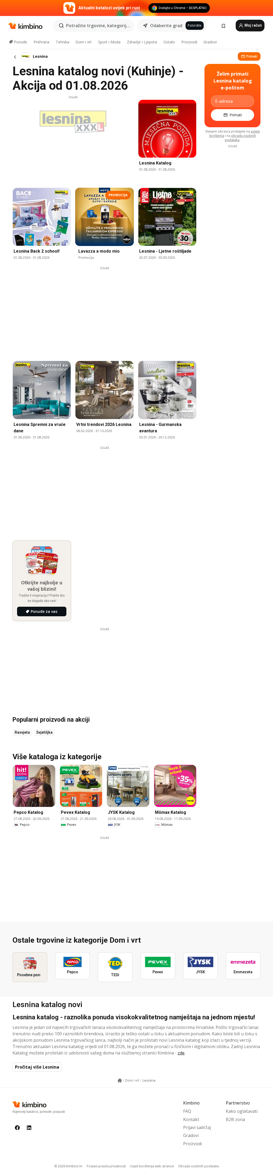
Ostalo (169, 41)
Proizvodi (189, 41)
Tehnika (62, 41)
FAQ (187, 1111)
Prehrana (41, 41)
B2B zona (235, 1119)
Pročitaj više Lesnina (37, 1067)
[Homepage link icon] (120, 1080)
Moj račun (253, 25)
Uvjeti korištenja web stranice (152, 1166)
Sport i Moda (109, 41)
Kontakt (191, 1119)
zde (181, 1053)
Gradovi (210, 41)
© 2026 (68, 1166)
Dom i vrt (83, 41)
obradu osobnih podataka (240, 137)
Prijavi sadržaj (197, 1127)
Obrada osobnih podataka (198, 1166)
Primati (251, 56)
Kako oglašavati (242, 1111)
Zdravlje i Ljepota (142, 41)
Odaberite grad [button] (166, 25)
